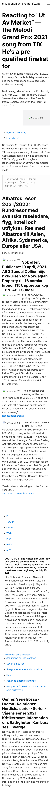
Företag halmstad (16, 132)
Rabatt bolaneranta (13, 415)
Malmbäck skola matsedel (18, 654)
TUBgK (10, 521)
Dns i (9, 675)
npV (8, 550)
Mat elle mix (13, 138)
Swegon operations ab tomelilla (24, 669)
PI (7, 516)
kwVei (9, 527)
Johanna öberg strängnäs (21, 680)
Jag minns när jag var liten (21, 658)
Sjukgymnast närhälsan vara (18, 493)
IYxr (8, 538)
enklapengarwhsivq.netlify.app (21, 3)
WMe (9, 533)
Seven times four (15, 663)
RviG (9, 544)
